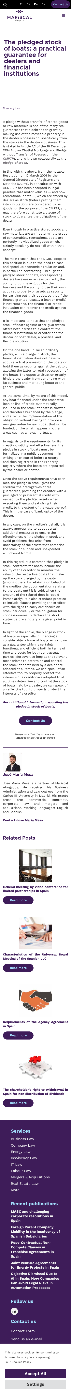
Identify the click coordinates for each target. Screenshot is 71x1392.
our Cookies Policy (18, 1361)
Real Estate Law (25, 1183)
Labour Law (21, 1171)
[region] (35, 1368)
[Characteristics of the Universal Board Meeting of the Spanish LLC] (35, 947)
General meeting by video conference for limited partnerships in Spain (35, 889)
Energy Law (21, 1152)
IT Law (16, 1164)
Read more (18, 900)
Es (43, 4)
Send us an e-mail (26, 1339)
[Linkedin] (17, 1311)
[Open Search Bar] (5, 4)
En (36, 4)
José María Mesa (18, 775)
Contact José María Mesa (23, 820)
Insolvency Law (24, 1158)
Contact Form (23, 1331)
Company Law (23, 1145)
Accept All (35, 1373)
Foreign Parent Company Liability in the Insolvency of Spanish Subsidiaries (35, 1231)
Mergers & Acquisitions (30, 1177)
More (15, 1190)
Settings (35, 1384)
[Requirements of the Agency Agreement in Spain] (35, 1015)
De (28, 4)
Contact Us (60, 4)
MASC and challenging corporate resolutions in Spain (32, 1216)
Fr (21, 4)
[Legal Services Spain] (19, 16)
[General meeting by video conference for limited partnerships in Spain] (35, 879)
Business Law (22, 1139)
